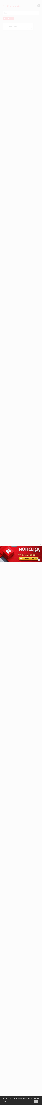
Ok (36, 1102)
